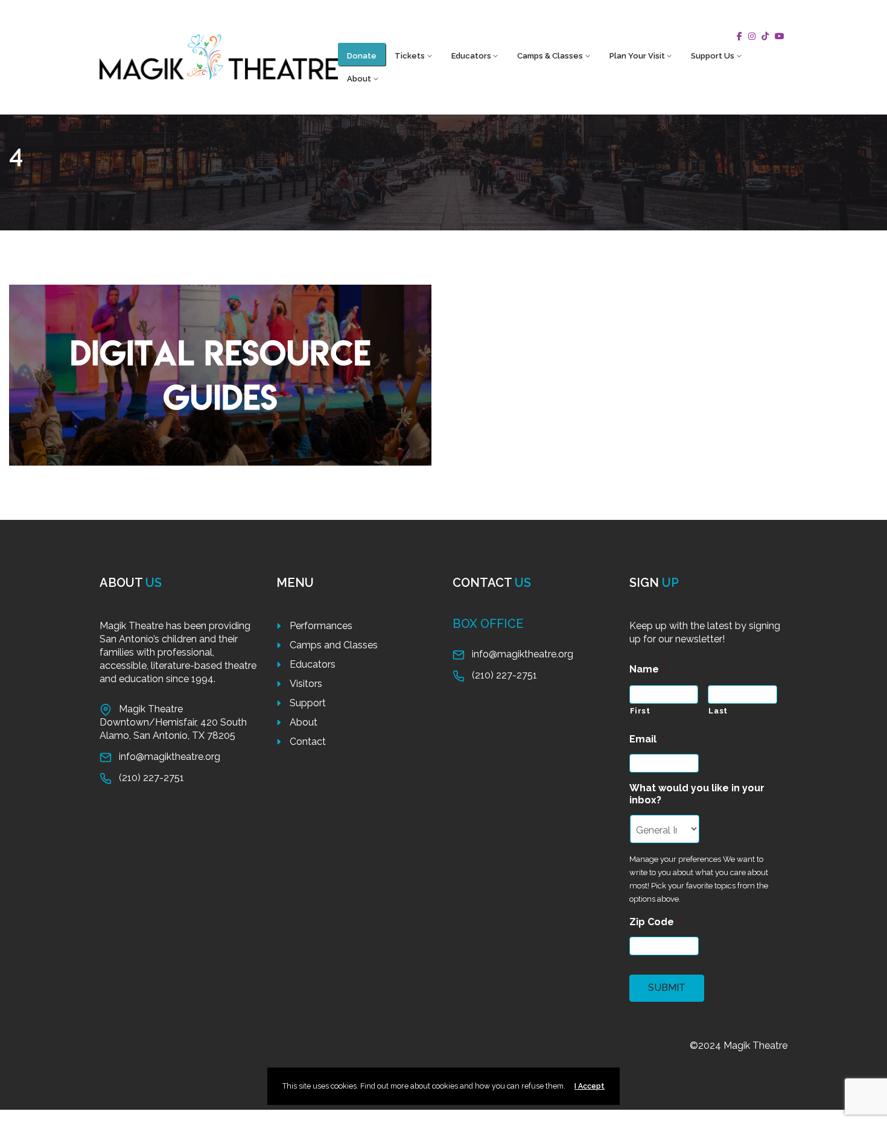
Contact (308, 741)
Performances (321, 625)
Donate (362, 55)
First (640, 710)
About (359, 78)
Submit (666, 987)
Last (718, 710)
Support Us (712, 55)
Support (308, 703)
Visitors (306, 683)
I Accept (589, 1085)
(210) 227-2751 (151, 777)
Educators (471, 55)
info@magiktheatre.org (169, 756)
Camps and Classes (334, 645)
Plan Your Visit (637, 55)
